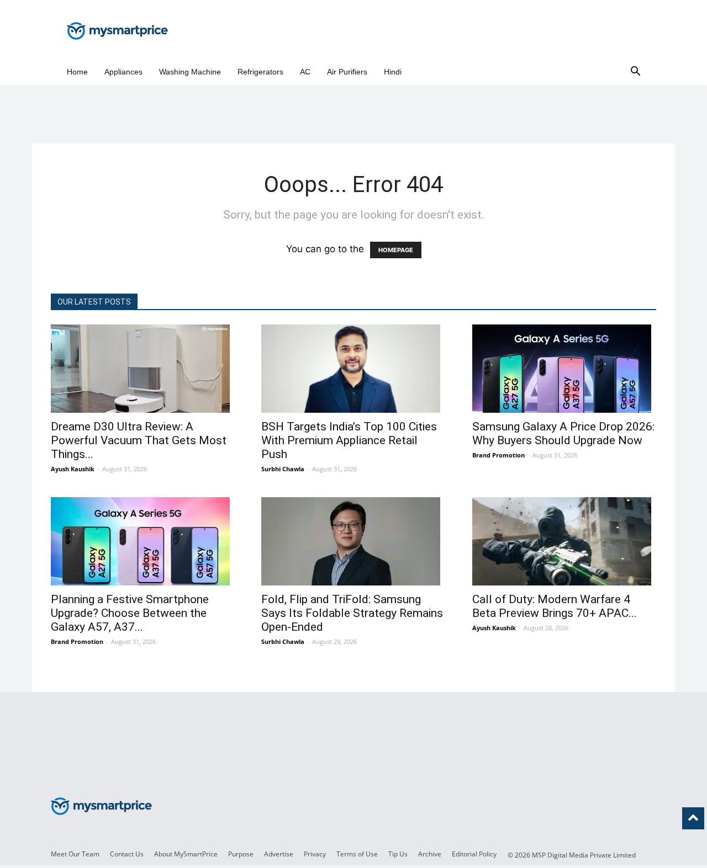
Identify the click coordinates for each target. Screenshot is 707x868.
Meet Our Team (75, 854)
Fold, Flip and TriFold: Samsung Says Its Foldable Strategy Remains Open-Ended (352, 613)
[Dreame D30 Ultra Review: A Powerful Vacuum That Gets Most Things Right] (143, 368)
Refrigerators (260, 71)
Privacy (315, 854)
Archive (429, 854)
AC (305, 71)
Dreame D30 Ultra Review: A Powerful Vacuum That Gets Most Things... (138, 440)
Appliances (123, 71)
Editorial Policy (474, 854)
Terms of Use (357, 854)
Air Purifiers (347, 71)
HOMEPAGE (395, 250)
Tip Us (398, 854)
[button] (635, 72)
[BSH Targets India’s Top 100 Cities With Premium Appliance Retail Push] (353, 368)
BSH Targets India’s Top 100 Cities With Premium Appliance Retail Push (349, 440)
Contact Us (127, 854)
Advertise (278, 854)
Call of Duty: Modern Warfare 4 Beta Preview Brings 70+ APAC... (554, 606)
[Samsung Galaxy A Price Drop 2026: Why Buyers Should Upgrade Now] (564, 368)
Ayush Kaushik (72, 469)
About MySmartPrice (186, 854)
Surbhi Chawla (282, 469)
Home (77, 71)
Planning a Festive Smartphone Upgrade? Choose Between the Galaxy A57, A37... (130, 613)
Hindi (393, 71)
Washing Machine (190, 71)
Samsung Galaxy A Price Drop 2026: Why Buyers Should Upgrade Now (563, 433)
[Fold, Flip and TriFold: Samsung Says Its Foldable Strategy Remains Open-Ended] (353, 541)
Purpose (241, 854)
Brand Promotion (498, 455)
